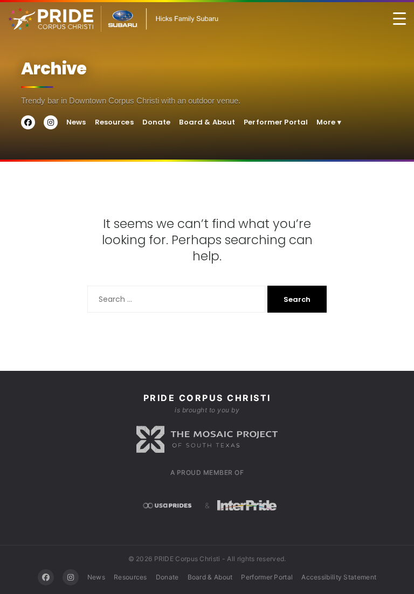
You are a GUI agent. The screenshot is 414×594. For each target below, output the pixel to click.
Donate (156, 122)
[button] (399, 19)
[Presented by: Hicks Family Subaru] (159, 19)
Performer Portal (276, 122)
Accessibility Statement (338, 577)
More (328, 122)
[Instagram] (71, 577)
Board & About (207, 122)
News (76, 122)
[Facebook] (46, 577)
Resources (114, 122)
